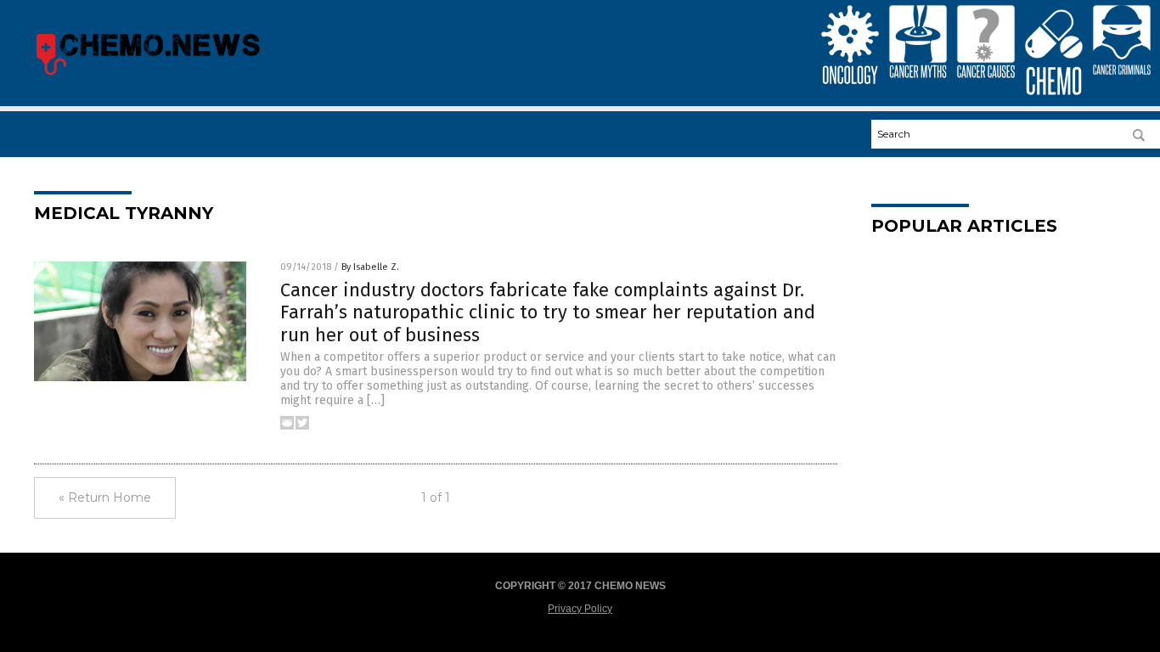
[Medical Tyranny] (147, 75)
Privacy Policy (580, 609)
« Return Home (105, 497)
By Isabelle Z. (370, 267)
